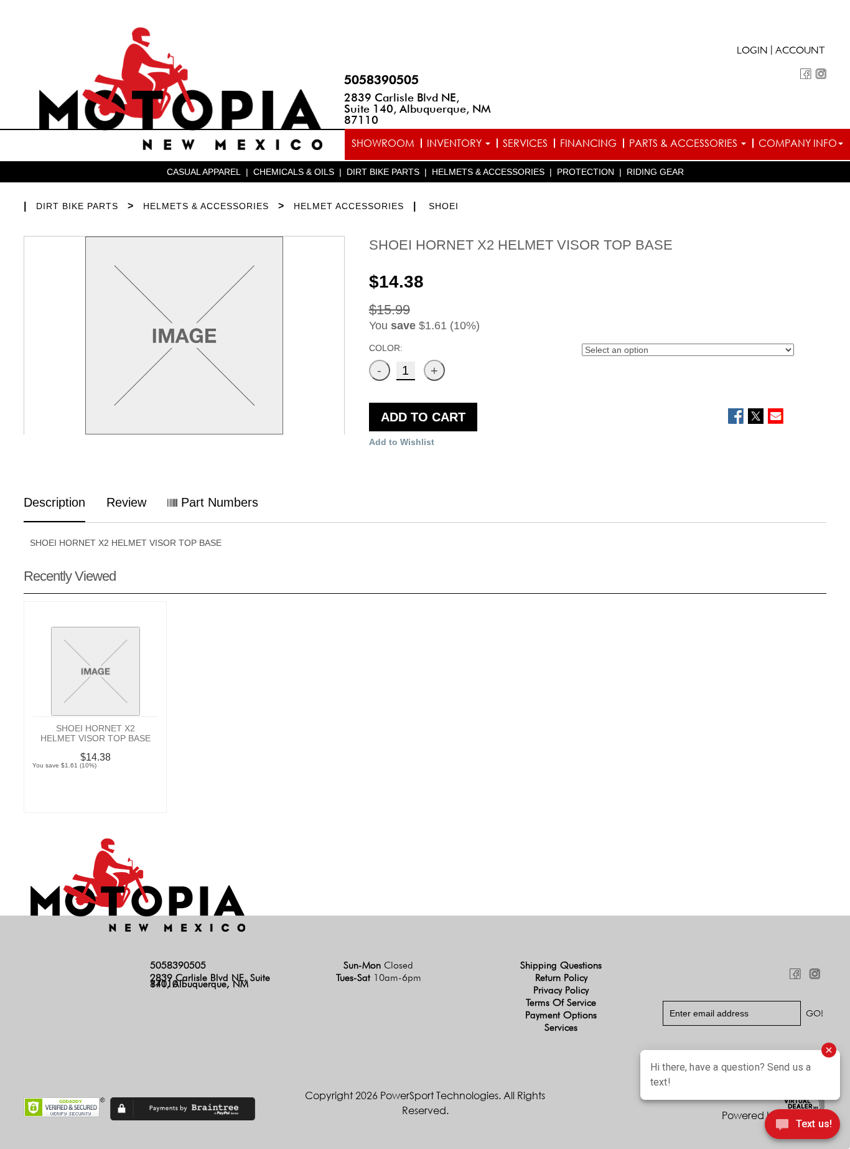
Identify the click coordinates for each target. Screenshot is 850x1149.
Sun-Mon (378, 965)
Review (126, 502)
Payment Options (561, 1015)
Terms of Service (561, 1002)
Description (54, 502)
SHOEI (444, 206)
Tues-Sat (378, 977)
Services (525, 143)
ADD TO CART (423, 417)
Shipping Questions (561, 965)
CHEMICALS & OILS (293, 172)
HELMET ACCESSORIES (349, 206)
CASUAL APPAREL (204, 172)
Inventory (455, 143)
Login (752, 52)
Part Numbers (217, 502)
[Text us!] (802, 1125)
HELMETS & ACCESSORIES (488, 172)
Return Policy (561, 977)
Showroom (383, 143)
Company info (798, 143)
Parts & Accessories (684, 143)
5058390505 (381, 79)
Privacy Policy (561, 990)
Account (800, 52)
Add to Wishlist (401, 442)
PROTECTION (585, 172)
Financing (588, 143)
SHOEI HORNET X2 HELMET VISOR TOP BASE (95, 733)
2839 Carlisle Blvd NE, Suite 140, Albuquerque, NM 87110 (417, 108)
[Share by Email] (775, 416)
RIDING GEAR (655, 172)
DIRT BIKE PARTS (383, 172)
